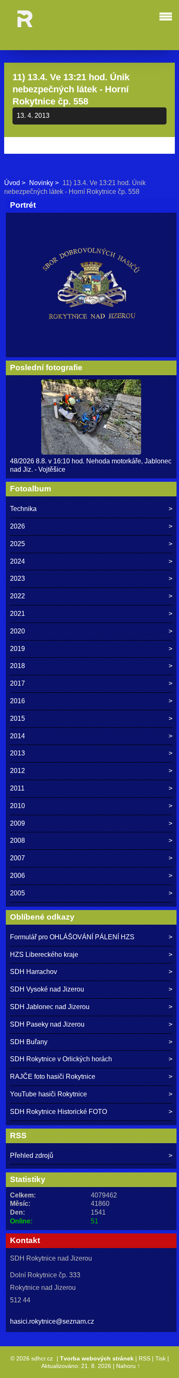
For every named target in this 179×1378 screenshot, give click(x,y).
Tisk (160, 1358)
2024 (17, 561)
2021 (17, 613)
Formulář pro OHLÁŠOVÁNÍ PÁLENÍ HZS (72, 937)
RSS (144, 1358)
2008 (17, 840)
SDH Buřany (28, 1041)
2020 (17, 631)
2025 (17, 543)
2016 (17, 700)
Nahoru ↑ (128, 1366)
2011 (17, 788)
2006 (17, 875)
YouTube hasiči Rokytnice (48, 1094)
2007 (17, 858)
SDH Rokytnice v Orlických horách (61, 1059)
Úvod (12, 182)
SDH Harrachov (33, 971)
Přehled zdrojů (31, 1155)
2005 (17, 893)
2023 (17, 578)
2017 (17, 683)
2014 (17, 736)
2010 (17, 805)
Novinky (41, 182)
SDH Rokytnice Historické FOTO (58, 1111)
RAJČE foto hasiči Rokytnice (52, 1076)
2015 (17, 718)
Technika (23, 508)
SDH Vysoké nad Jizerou (47, 989)
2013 (17, 753)
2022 (17, 596)
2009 (17, 823)
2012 (17, 770)
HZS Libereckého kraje (44, 954)
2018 (17, 665)
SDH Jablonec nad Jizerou (50, 1006)
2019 (17, 648)
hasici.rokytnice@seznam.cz (52, 1321)
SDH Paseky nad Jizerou (47, 1024)
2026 (17, 526)
